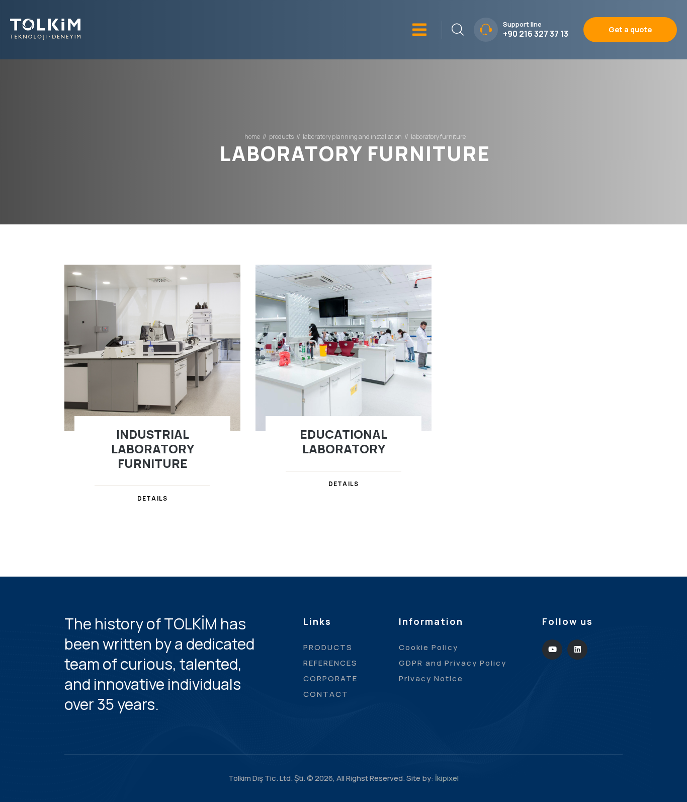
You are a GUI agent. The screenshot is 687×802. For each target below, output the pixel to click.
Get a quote (630, 29)
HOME (252, 137)
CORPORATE (330, 678)
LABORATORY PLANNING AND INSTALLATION (352, 137)
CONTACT (326, 694)
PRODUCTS (281, 137)
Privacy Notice (431, 678)
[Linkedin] (577, 649)
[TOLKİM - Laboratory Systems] (45, 28)
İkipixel (447, 778)
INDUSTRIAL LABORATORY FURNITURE (152, 448)
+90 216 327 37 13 (535, 33)
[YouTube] (552, 649)
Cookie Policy (428, 647)
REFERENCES (330, 663)
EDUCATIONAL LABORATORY (343, 441)
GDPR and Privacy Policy (452, 663)
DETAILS (152, 498)
